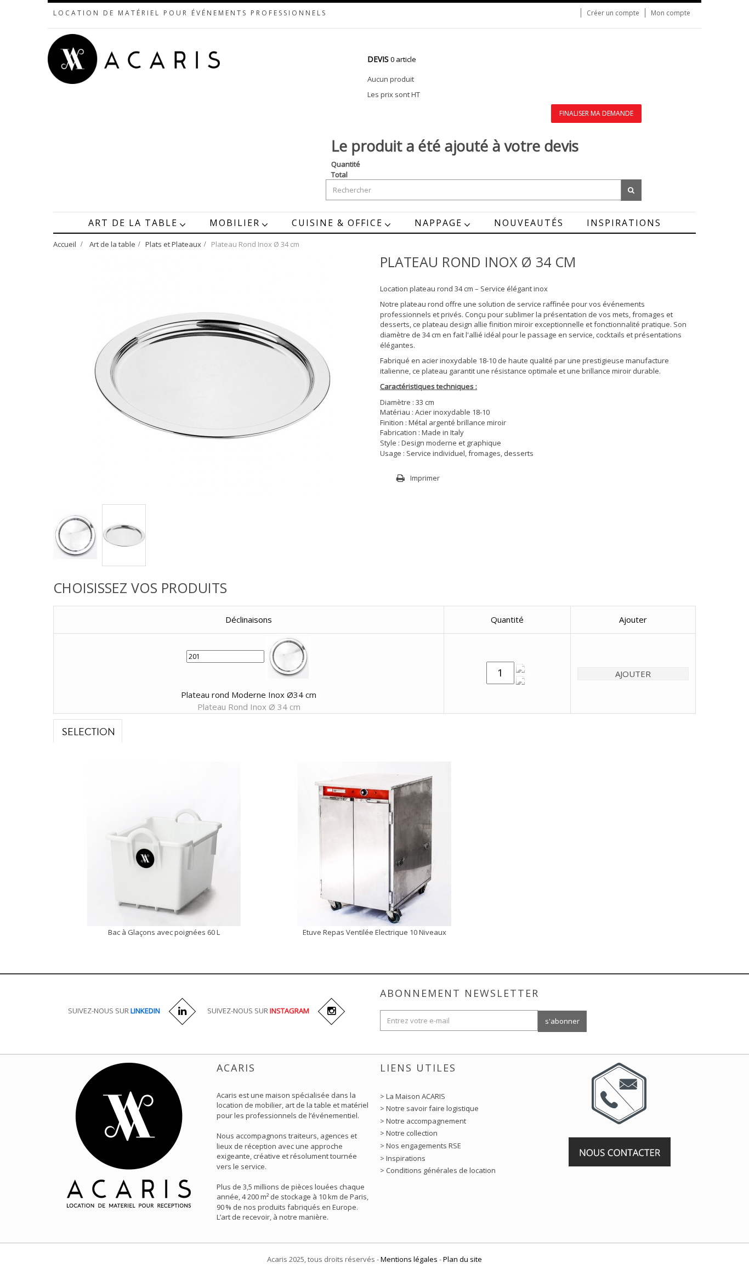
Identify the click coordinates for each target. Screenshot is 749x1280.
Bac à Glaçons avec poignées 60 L (164, 932)
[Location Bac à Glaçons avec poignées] (164, 843)
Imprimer (425, 478)
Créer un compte (613, 13)
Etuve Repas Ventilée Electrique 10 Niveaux (374, 932)
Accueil (64, 244)
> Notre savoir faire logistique (429, 1108)
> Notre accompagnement (423, 1121)
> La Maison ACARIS (412, 1096)
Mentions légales (409, 1259)
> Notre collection (409, 1133)
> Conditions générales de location (438, 1170)
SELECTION (88, 732)
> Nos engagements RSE (420, 1146)
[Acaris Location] (155, 58)
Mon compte (670, 13)
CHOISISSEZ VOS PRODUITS (140, 587)
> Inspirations (402, 1158)
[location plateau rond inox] (75, 535)
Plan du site (462, 1259)
